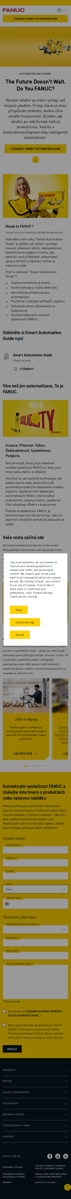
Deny (19, 610)
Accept (20, 634)
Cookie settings (25, 622)
